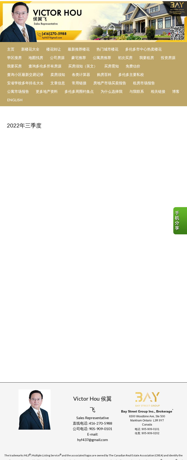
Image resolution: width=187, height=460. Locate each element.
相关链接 (158, 91)
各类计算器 (81, 74)
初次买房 (125, 57)
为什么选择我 (111, 91)
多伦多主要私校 (131, 74)
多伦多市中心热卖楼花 (143, 49)
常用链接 (79, 83)
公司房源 (57, 57)
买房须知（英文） (82, 66)
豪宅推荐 (78, 57)
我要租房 (146, 57)
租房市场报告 (144, 83)
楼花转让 (53, 49)
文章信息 (57, 83)
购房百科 (104, 74)
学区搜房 (14, 57)
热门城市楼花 (107, 49)
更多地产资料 (47, 91)
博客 (175, 91)
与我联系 (136, 91)
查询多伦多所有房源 (45, 66)
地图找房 (36, 57)
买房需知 (111, 66)
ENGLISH (15, 100)
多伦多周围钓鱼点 (79, 91)
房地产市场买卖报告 (109, 83)
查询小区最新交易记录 (25, 74)
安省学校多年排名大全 (25, 83)
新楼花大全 (30, 49)
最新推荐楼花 (79, 49)
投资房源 (168, 57)
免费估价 (133, 66)
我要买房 (14, 66)
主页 (10, 49)
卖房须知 (57, 74)
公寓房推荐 (102, 57)
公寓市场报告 (18, 91)
